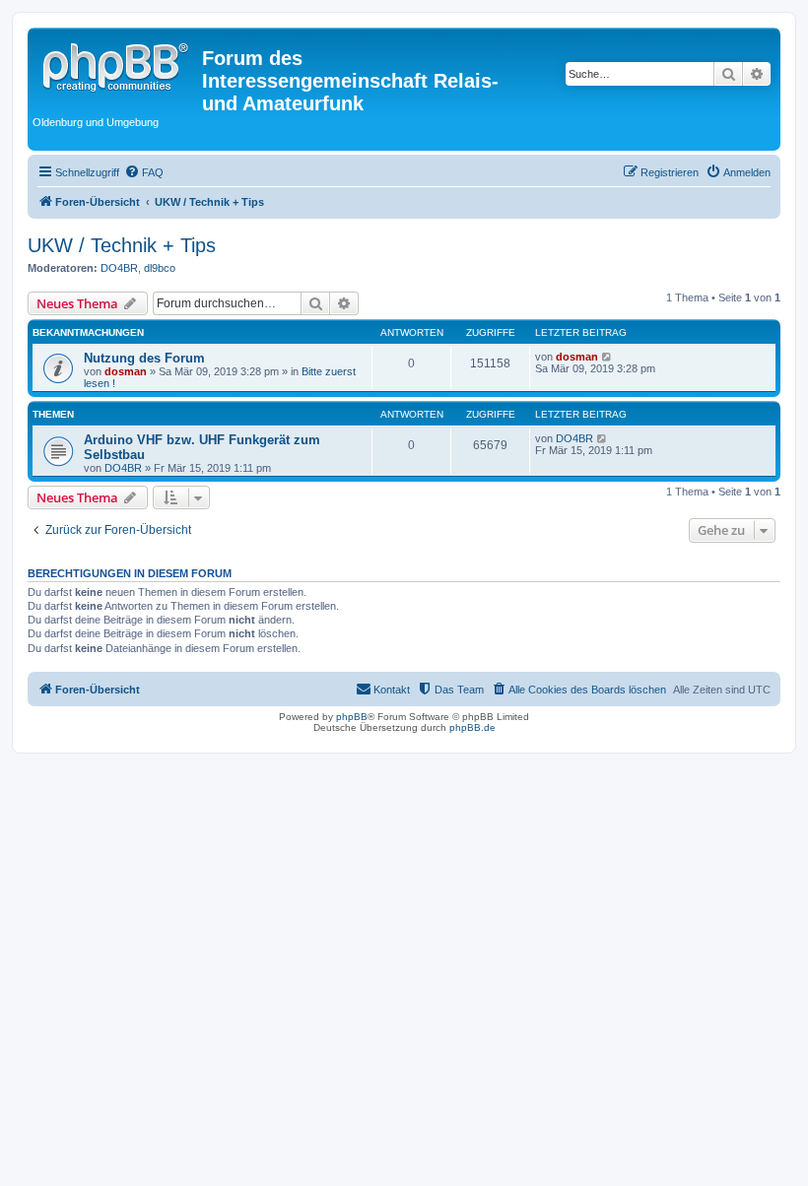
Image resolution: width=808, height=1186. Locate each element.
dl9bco (159, 268)
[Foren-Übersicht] (117, 64)
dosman (125, 371)
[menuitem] (144, 172)
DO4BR (119, 268)
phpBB (352, 716)
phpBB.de (472, 727)
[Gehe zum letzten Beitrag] (607, 356)
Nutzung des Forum (144, 358)
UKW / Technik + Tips (122, 245)
